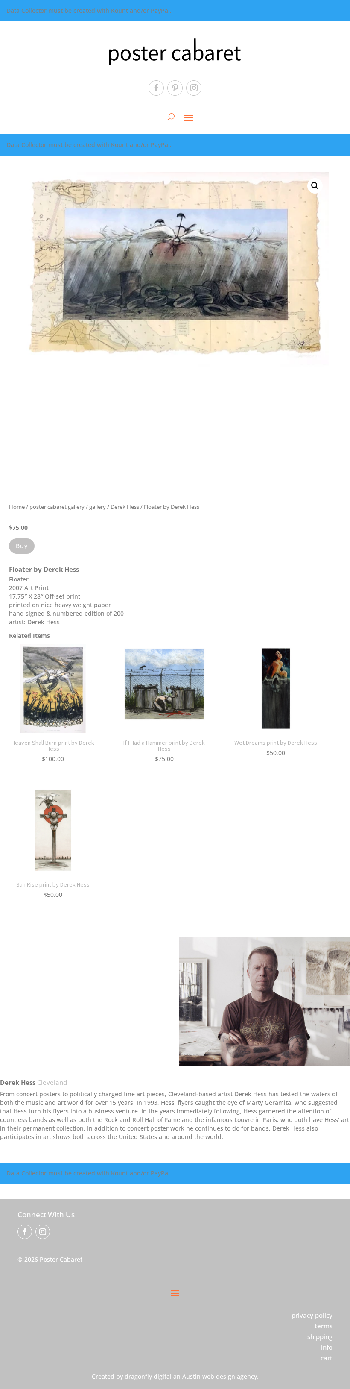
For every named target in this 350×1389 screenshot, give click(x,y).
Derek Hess (125, 507)
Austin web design (208, 1376)
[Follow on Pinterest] (175, 88)
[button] (315, 186)
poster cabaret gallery (57, 507)
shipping (319, 1336)
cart (326, 1358)
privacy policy (312, 1315)
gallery (97, 507)
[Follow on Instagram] (193, 88)
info (326, 1347)
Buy (22, 546)
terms (323, 1325)
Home (17, 507)
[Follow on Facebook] (156, 88)
